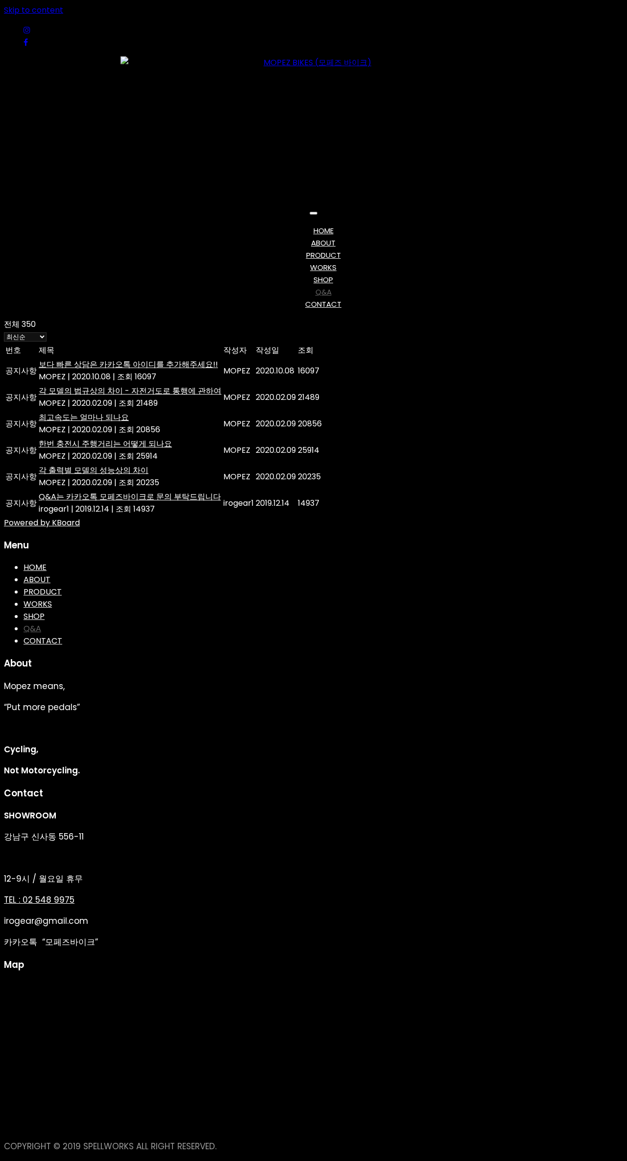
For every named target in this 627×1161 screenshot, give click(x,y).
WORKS (323, 267)
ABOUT (323, 243)
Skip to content (33, 10)
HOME (324, 230)
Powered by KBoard (42, 522)
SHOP (323, 279)
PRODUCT (323, 255)
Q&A (323, 292)
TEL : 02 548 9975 (39, 900)
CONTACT (323, 304)
